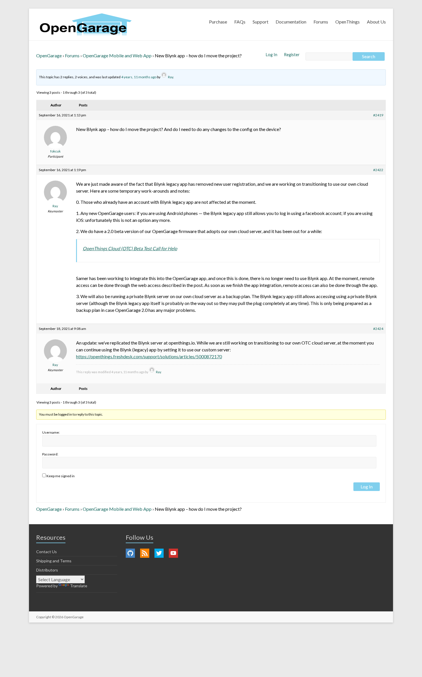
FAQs (239, 21)
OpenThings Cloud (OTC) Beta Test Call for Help (130, 248)
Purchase (218, 21)
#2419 (378, 115)
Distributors (47, 570)
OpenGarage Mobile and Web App (117, 55)
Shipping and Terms (53, 560)
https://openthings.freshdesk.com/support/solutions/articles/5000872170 (149, 356)
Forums (320, 21)
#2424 (378, 328)
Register (292, 54)
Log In (272, 54)
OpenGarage (49, 55)
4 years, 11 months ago (138, 77)
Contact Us (46, 551)
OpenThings (347, 21)
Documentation (291, 21)
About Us (376, 21)
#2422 (378, 170)
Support (260, 21)
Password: (50, 454)
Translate (78, 585)
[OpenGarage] (85, 24)
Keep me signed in (61, 476)
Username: (51, 432)
